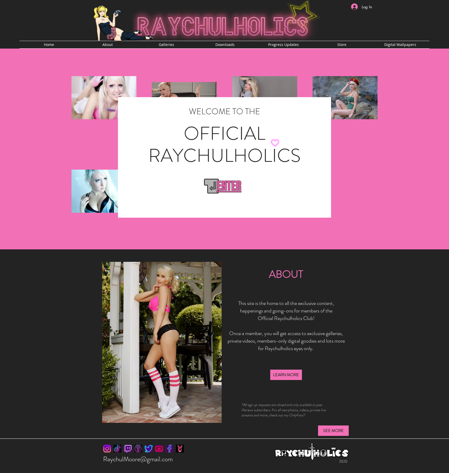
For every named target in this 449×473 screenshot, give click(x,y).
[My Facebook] (169, 448)
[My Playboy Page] (180, 448)
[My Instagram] (107, 448)
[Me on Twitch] (128, 448)
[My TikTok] (117, 448)
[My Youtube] (159, 448)
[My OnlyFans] (138, 448)
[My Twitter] (149, 448)
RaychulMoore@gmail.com (138, 459)
